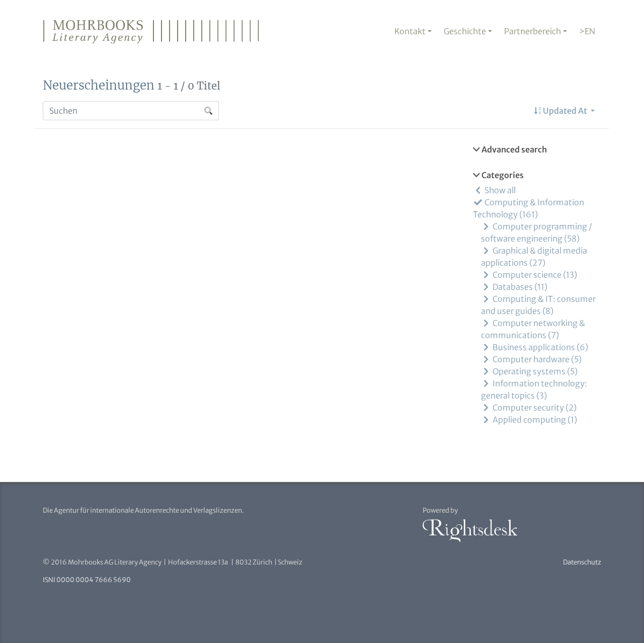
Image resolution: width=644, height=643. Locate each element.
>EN (587, 31)
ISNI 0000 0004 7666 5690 (87, 580)
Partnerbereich (532, 31)
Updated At (565, 111)
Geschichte (465, 31)
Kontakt (410, 31)
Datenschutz (582, 562)
